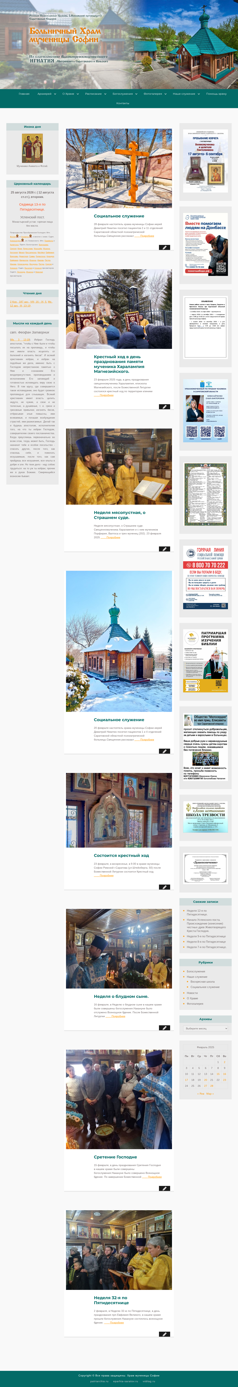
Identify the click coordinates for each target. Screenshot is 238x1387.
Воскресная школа (203, 981)
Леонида (21, 272)
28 (211, 1085)
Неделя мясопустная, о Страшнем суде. (119, 515)
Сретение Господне (115, 1157)
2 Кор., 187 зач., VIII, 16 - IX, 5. (28, 301)
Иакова (40, 260)
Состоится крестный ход (121, 855)
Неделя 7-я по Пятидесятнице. (206, 947)
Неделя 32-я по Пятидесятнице (111, 1300)
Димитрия (23, 256)
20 (205, 1079)
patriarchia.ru (99, 1381)
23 (224, 1079)
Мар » (210, 1093)
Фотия (13, 237)
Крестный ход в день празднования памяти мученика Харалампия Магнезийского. (119, 364)
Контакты (122, 103)
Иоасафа (38, 249)
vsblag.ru (149, 1381)
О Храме (68, 93)
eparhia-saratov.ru (125, 1381)
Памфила (48, 241)
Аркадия (50, 256)
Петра (47, 260)
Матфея (41, 252)
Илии (19, 249)
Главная (24, 93)
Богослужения (123, 93)
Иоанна (46, 249)
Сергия (13, 249)
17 (186, 1079)
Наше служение (184, 93)
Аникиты (25, 237)
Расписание (93, 93)
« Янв (200, 1093)
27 (205, 1085)
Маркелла (23, 260)
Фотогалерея (153, 93)
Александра (15, 241)
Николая (39, 272)
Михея (21, 252)
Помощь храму (216, 93)
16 (224, 1073)
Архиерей (45, 93)
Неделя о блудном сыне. (121, 996)
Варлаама (43, 245)
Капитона (14, 245)
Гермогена (40, 256)
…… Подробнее (144, 235)
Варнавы (14, 256)
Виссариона (30, 252)
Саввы (32, 256)
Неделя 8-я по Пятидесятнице (206, 941)
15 (218, 1073)
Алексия (13, 268)
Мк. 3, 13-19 (20, 339)
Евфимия (50, 252)
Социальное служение (119, 216)
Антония (14, 252)
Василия (28, 268)
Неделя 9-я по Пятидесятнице (206, 936)
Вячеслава (28, 249)
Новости (192, 992)
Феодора (33, 264)
